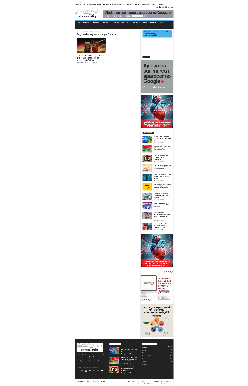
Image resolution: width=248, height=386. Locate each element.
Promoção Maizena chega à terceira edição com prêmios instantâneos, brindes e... (162, 185)
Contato (161, 4)
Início (78, 31)
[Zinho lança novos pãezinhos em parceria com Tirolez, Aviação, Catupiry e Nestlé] (147, 167)
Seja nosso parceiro (109, 4)
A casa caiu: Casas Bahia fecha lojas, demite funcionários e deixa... (161, 225)
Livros (162, 22)
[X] (166, 7)
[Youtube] (172, 7)
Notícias (96, 22)
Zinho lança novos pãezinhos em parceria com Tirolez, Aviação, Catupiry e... (162, 166)
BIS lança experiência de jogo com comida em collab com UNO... (162, 138)
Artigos (105, 22)
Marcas (144, 364)
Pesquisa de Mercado (148, 356)
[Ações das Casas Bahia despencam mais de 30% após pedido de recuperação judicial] (147, 205)
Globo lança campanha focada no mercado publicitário (161, 157)
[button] (170, 25)
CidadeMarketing (83, 22)
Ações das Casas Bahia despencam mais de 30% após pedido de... (161, 204)
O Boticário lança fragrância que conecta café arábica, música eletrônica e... (89, 57)
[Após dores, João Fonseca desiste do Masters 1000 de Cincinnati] (147, 196)
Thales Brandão (81, 62)
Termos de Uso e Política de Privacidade (138, 4)
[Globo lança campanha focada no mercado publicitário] (147, 158)
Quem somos (78, 4)
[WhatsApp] (169, 7)
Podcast (135, 22)
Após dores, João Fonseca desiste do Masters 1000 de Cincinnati (162, 195)
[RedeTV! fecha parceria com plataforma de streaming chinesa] (147, 177)
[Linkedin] (160, 7)
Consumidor (145, 359)
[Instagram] (157, 7)
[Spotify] (163, 7)
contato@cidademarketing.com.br (91, 367)
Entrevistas (153, 22)
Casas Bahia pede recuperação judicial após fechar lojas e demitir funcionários (162, 215)
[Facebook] (154, 7)
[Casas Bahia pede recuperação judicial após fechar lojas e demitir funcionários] (147, 215)
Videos (145, 22)
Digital (144, 350)
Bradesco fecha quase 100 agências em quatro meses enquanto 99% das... (162, 147)
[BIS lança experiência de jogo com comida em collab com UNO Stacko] (147, 139)
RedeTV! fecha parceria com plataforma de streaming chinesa (162, 176)
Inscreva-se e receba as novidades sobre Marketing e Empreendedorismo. (156, 34)
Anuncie (154, 4)
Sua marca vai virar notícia (93, 4)
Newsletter (120, 4)
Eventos (80, 27)
